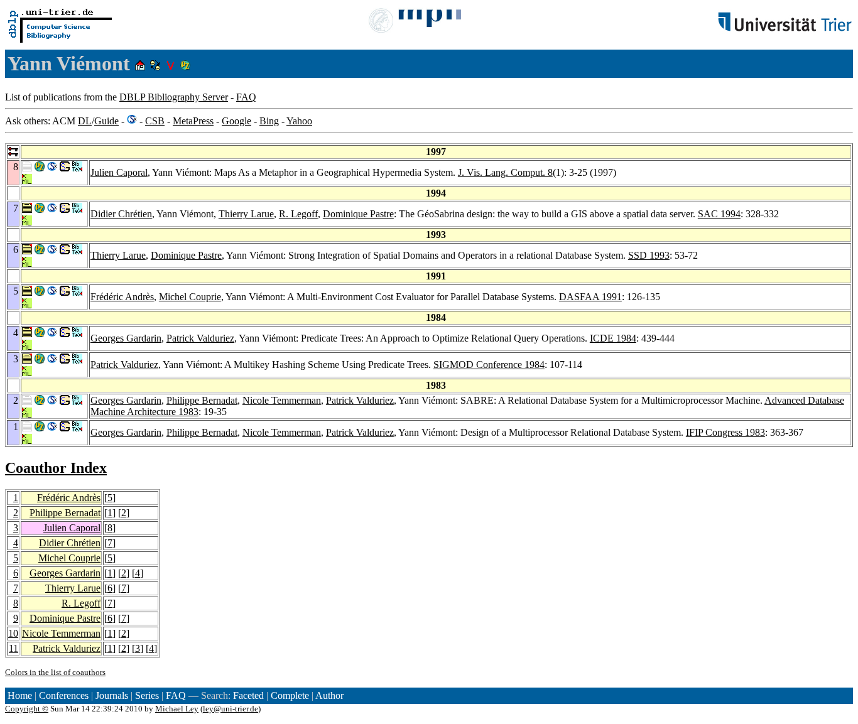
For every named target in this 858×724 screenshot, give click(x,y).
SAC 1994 (719, 213)
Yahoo (299, 121)
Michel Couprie (190, 296)
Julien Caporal (119, 172)
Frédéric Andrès (122, 296)
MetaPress (193, 121)
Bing (269, 121)
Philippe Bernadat (201, 400)
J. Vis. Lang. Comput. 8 (505, 172)
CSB (155, 121)
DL (85, 121)
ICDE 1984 (613, 338)
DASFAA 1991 (590, 296)
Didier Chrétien (121, 213)
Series (147, 695)
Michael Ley (176, 708)
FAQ (246, 97)
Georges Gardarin (125, 338)
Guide (106, 121)
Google (236, 121)
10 (13, 633)
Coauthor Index (56, 468)
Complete (290, 695)
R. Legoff (298, 213)
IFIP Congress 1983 (725, 432)
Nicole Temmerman (281, 400)
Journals (111, 695)
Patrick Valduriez (200, 338)
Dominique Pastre (358, 213)
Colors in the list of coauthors (55, 672)
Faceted (248, 695)
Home (20, 695)
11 (13, 648)
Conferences (64, 695)
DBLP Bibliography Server (173, 97)
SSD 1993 (649, 255)
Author (329, 695)
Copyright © (26, 708)
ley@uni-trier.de (230, 708)
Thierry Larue (246, 213)
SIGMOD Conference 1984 (489, 364)
